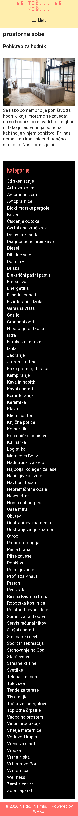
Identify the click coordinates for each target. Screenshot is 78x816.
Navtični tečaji (21, 482)
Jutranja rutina (22, 361)
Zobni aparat (19, 790)
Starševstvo (19, 656)
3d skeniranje (20, 181)
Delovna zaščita (23, 234)
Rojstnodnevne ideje (27, 609)
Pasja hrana (18, 549)
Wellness (16, 777)
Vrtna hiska (18, 757)
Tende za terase (23, 690)
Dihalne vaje (19, 254)
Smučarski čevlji (23, 636)
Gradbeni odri (20, 321)
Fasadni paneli (21, 294)
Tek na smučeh (22, 676)
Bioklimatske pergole (28, 208)
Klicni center (19, 415)
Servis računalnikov (26, 623)
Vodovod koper (22, 736)
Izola (12, 348)
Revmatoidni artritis (27, 596)
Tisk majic (17, 696)
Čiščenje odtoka (23, 221)
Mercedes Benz (22, 455)
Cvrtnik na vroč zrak (27, 227)
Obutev (14, 516)
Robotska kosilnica (26, 603)
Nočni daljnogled (24, 502)
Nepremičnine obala (27, 489)
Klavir (12, 408)
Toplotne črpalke (24, 710)
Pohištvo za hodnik (24, 46)
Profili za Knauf (22, 576)
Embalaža (16, 281)
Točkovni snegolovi (26, 703)
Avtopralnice (19, 201)
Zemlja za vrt (20, 784)
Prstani (14, 583)
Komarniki (17, 428)
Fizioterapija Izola (24, 301)
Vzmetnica (17, 770)
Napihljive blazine (24, 475)
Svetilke (15, 670)
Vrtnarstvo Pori (22, 763)
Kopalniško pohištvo (27, 435)
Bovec (13, 214)
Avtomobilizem (22, 194)
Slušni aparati (20, 629)
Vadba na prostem (25, 717)
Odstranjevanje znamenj (31, 529)
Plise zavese (19, 556)
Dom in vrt (17, 261)
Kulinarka (16, 442)
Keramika (16, 402)
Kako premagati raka (27, 368)
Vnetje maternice (24, 730)
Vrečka (14, 750)
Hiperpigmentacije (25, 328)
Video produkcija (24, 723)
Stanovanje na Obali (27, 650)
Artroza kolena (22, 187)
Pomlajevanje (20, 569)
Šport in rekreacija (25, 643)
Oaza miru (17, 509)
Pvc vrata (16, 589)
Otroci (13, 536)
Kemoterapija (20, 395)
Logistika (16, 449)
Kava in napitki (21, 382)
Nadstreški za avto (25, 462)
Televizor (16, 683)
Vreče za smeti (21, 743)
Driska (13, 268)
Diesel (13, 248)
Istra (11, 335)
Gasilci (14, 315)
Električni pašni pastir (28, 275)
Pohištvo (16, 562)
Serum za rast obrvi (26, 616)
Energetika (18, 288)
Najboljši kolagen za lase (32, 469)
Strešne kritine (21, 663)
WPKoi (39, 811)
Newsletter (18, 495)
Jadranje (16, 355)
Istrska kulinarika (24, 341)
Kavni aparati (20, 388)
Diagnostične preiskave (30, 241)
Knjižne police (21, 422)
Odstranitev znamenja (29, 522)
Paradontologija (23, 542)
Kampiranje (18, 375)
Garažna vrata (21, 308)
